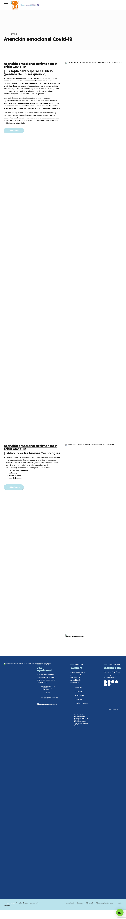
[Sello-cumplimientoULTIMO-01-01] (47, 795)
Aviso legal (70, 903)
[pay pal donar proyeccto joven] (113, 694)
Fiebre (7, 905)
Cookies (80, 903)
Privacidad (89, 903)
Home (14, 34)
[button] (120, 912)
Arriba (120, 903)
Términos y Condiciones (104, 903)
